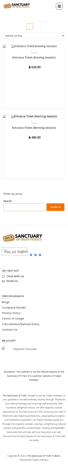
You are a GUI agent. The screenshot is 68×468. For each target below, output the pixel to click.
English (21, 252)
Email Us (12, 281)
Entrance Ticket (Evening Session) (34, 57)
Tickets (34, 52)
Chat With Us (15, 276)
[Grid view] (30, 26)
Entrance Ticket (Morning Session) (34, 127)
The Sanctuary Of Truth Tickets (43, 456)
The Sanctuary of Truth (14, 395)
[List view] (38, 26)
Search (7, 201)
